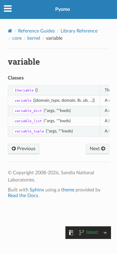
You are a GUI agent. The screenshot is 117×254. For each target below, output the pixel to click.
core (17, 38)
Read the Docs (23, 195)
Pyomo (62, 9)
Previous (25, 148)
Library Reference (79, 31)
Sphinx (37, 189)
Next (95, 148)
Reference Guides (36, 31)
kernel (33, 38)
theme (67, 189)
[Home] (10, 30)
